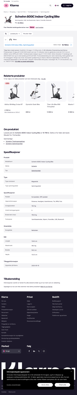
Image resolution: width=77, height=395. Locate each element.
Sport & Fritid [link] (22, 12)
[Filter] (6, 33)
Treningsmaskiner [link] (33, 12)
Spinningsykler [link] (45, 12)
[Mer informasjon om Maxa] (6, 40)
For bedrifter (15, 1)
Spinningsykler (36, 171)
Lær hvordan (39, 27)
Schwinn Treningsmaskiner (15, 141)
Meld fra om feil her (46, 286)
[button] (56, 5)
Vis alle (43, 79)
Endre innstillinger (14, 385)
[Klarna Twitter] (39, 351)
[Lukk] (71, 371)
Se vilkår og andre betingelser (24, 61)
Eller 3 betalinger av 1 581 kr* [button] (12, 112)
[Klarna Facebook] (29, 351)
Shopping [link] (12, 12)
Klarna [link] (6, 12)
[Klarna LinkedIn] (34, 351)
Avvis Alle (45, 385)
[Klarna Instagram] (44, 351)
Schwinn (34, 166)
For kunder (7, 1)
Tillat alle (62, 385)
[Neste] (70, 97)
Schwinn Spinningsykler (14, 144)
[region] (38, 379)
